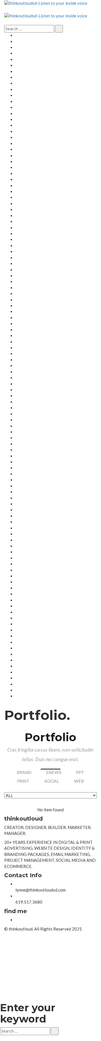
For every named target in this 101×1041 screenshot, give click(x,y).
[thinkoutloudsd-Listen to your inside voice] (45, 2)
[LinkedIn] (17, 919)
